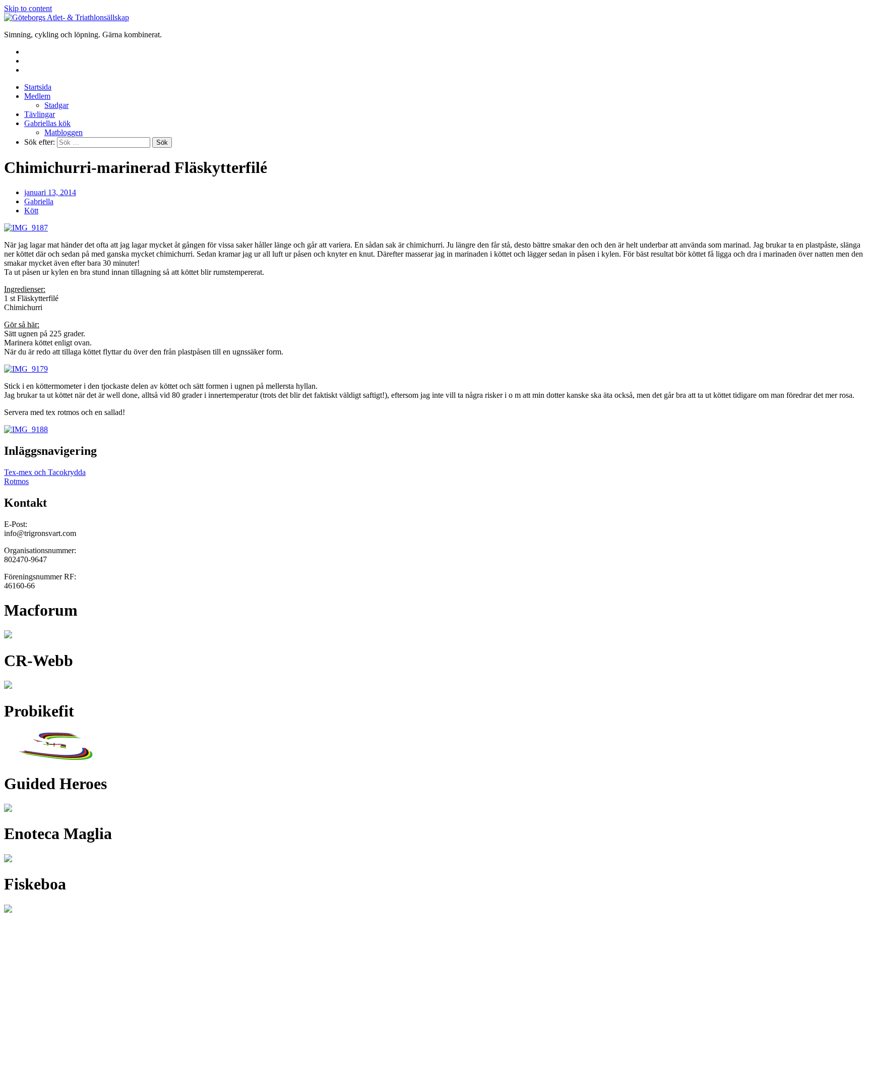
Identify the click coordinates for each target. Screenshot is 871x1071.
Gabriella (38, 201)
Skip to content (28, 8)
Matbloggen (63, 132)
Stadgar (56, 105)
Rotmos (16, 481)
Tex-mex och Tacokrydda (45, 472)
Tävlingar (39, 114)
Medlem (37, 96)
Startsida (37, 87)
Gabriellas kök (47, 123)
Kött (31, 210)
